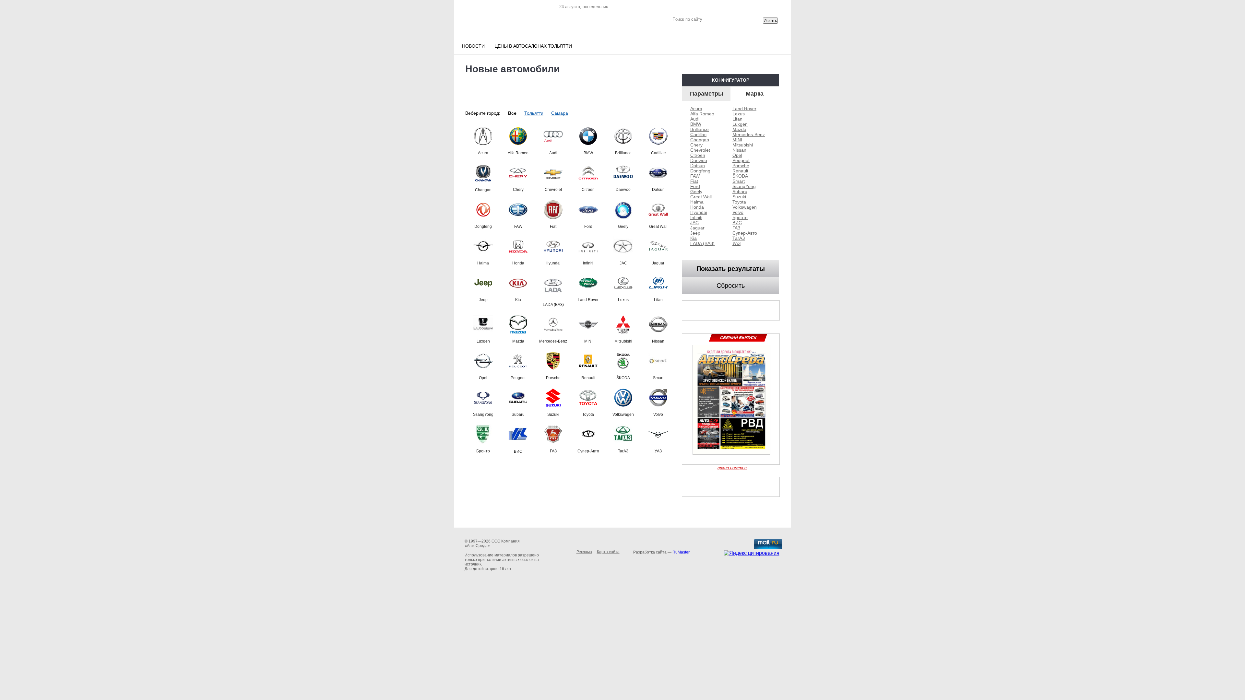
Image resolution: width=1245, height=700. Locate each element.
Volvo (737, 212)
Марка (755, 93)
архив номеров (732, 467)
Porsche (740, 165)
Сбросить (731, 285)
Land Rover (744, 108)
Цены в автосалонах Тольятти (533, 46)
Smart (738, 181)
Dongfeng (700, 170)
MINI (737, 139)
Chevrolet (700, 150)
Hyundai (698, 212)
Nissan (739, 150)
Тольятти (533, 113)
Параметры (706, 93)
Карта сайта (608, 552)
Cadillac (698, 134)
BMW (695, 124)
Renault (740, 170)
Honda (697, 207)
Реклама (584, 552)
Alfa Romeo (702, 113)
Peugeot (741, 160)
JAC (694, 222)
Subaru (739, 191)
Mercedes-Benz (748, 134)
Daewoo (698, 160)
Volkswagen (744, 207)
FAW (695, 176)
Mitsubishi (742, 144)
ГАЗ (736, 227)
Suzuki (739, 196)
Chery (696, 144)
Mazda (739, 129)
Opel (737, 155)
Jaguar (697, 227)
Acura (696, 108)
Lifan (737, 119)
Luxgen (740, 124)
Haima (697, 201)
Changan (699, 139)
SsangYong (744, 186)
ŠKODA (740, 176)
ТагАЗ (738, 238)
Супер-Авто (744, 233)
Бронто (740, 217)
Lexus (738, 113)
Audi (694, 119)
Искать (770, 20)
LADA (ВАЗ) (702, 243)
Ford (695, 186)
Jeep (695, 233)
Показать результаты (730, 268)
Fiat (694, 181)
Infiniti (696, 217)
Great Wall (701, 196)
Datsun (697, 165)
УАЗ (736, 243)
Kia (693, 238)
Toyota (739, 201)
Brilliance (699, 129)
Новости (473, 46)
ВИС (737, 222)
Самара (559, 113)
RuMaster (681, 552)
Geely (696, 191)
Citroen (697, 155)
